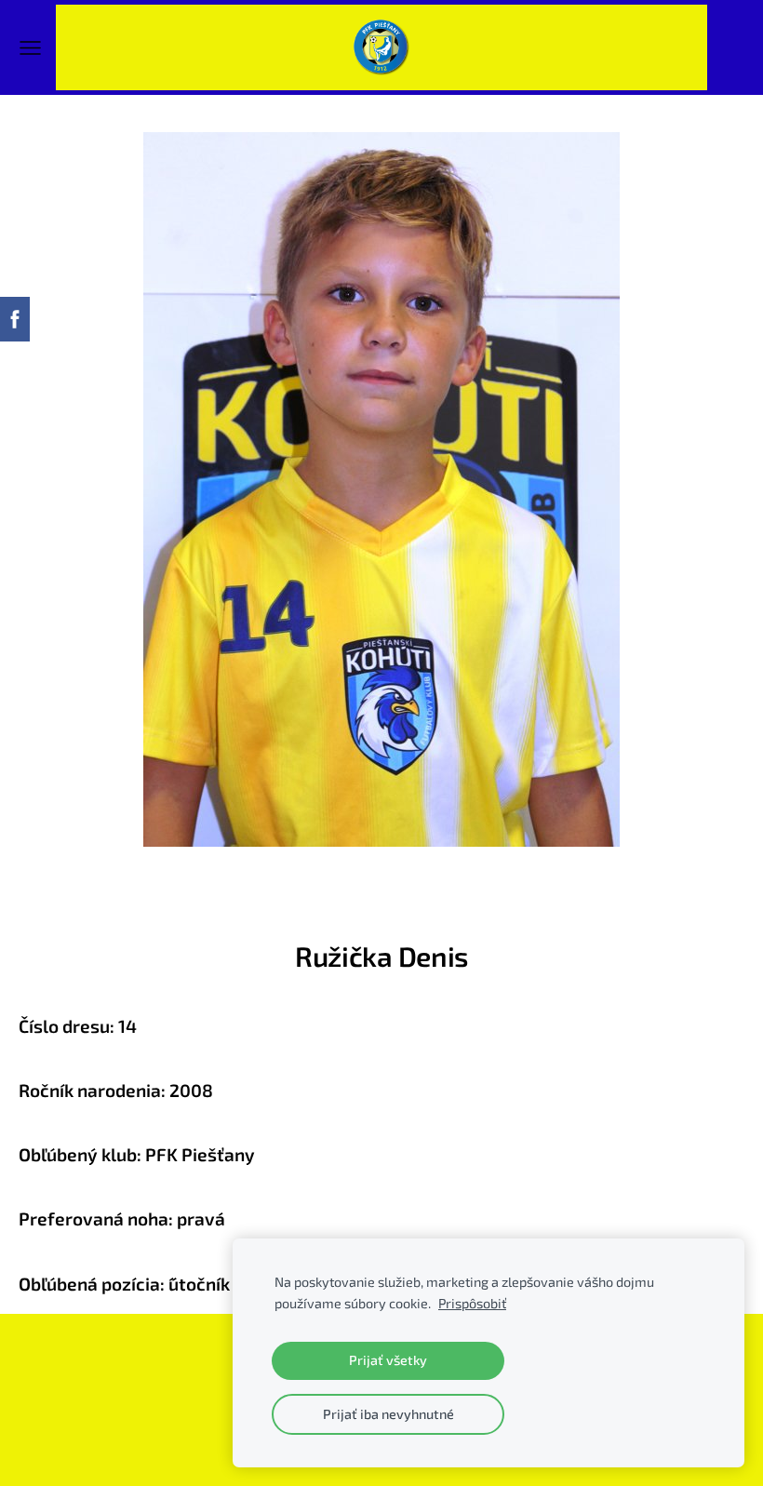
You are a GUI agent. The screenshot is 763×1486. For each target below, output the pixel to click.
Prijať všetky (388, 1360)
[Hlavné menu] (30, 48)
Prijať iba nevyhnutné (388, 1414)
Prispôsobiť (472, 1303)
